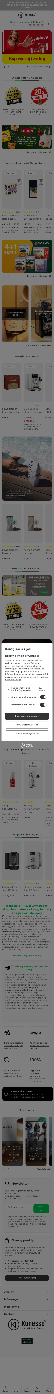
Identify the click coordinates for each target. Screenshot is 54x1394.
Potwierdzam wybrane (27, 725)
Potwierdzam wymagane (27, 733)
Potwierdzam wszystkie (27, 716)
